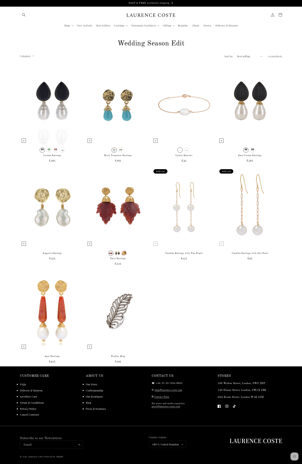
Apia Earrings (52, 356)
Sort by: (228, 56)
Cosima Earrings (52, 155)
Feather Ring (118, 356)
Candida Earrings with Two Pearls (184, 253)
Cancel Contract (29, 414)
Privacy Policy (28, 408)
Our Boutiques (94, 396)
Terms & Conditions (32, 402)
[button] (24, 15)
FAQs (23, 384)
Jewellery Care (28, 396)
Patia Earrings (118, 258)
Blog (88, 402)
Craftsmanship (94, 390)
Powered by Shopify (54, 456)
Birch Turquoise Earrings (118, 155)
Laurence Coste (36, 456)
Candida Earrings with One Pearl (250, 253)
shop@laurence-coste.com (168, 390)
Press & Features (96, 408)
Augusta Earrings (52, 253)
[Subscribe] (79, 445)
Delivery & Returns (31, 390)
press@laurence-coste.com (166, 406)
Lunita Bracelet (184, 155)
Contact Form (161, 397)
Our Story (91, 384)
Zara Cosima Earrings (250, 155)
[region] (151, 3)
